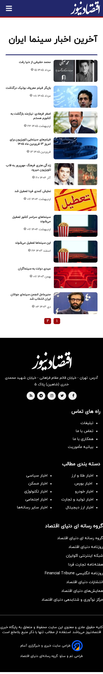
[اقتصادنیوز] (51, 361)
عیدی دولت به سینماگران (34, 268)
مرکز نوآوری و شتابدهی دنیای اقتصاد (72, 599)
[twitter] (62, 396)
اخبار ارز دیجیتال (79, 507)
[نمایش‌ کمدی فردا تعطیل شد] (76, 200)
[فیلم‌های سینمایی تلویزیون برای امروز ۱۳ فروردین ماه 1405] (76, 148)
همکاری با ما (83, 439)
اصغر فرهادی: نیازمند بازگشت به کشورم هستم (31, 116)
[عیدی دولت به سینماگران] (76, 277)
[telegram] (41, 396)
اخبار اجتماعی (36, 499)
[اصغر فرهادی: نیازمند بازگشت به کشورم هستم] (76, 122)
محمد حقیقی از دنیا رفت (35, 62)
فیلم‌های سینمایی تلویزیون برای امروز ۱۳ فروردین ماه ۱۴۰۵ (30, 141)
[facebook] (73, 396)
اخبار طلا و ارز (82, 475)
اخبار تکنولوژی (36, 491)
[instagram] (51, 396)
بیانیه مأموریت (80, 447)
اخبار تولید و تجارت (77, 499)
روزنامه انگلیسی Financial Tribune (74, 573)
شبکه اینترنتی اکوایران (84, 555)
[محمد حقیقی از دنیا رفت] (76, 71)
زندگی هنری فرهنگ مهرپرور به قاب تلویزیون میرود (28, 167)
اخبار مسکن (38, 483)
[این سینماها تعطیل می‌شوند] (76, 252)
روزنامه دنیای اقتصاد (85, 547)
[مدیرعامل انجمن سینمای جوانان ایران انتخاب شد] (76, 303)
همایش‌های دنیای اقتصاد (82, 591)
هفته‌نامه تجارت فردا (85, 564)
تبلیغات (86, 423)
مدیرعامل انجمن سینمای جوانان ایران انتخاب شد (31, 296)
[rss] (31, 396)
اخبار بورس (83, 483)
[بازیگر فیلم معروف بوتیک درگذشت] (76, 97)
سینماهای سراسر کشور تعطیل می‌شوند (31, 219)
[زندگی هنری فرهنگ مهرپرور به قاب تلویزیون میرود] (76, 174)
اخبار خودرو (84, 491)
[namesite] (85, 8)
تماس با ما (84, 431)
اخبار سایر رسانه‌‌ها (32, 507)
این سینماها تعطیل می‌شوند (33, 243)
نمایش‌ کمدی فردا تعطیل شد (33, 191)
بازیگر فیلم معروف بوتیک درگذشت (28, 88)
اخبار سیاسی (37, 475)
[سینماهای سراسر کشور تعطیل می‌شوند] (76, 226)
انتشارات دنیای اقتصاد (84, 582)
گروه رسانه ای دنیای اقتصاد (80, 538)
